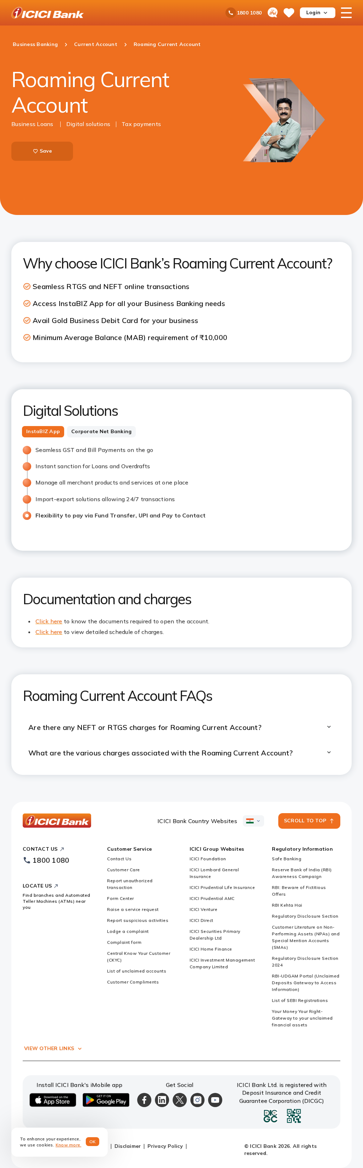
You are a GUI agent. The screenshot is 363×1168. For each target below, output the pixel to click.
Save (46, 151)
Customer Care (123, 869)
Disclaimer (128, 1146)
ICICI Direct (201, 920)
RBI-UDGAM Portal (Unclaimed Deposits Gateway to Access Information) (306, 982)
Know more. (69, 1144)
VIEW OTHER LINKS (49, 1048)
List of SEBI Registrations (300, 1000)
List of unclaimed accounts (136, 971)
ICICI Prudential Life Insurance (222, 887)
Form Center (120, 898)
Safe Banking (286, 858)
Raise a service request (133, 909)
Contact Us (119, 858)
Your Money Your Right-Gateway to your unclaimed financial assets (302, 1018)
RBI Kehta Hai (287, 905)
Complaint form (124, 942)
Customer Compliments (133, 982)
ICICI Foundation (208, 858)
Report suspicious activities (137, 920)
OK (92, 1141)
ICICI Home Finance (211, 949)
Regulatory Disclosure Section (305, 916)
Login (313, 12)
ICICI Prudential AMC (212, 898)
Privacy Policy (165, 1146)
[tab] (43, 431)
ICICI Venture (204, 909)
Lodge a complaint (128, 931)
